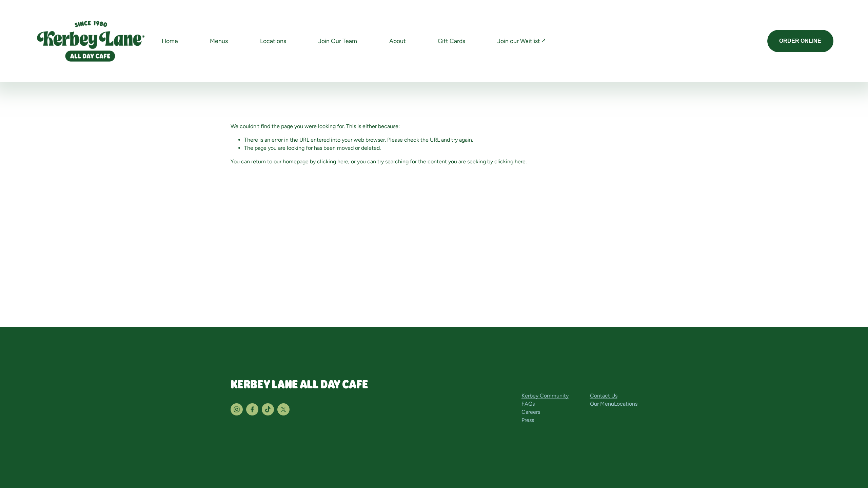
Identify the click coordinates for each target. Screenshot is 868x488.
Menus (219, 40)
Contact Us (603, 395)
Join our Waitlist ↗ (521, 40)
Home (170, 40)
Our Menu (602, 404)
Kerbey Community (545, 395)
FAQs (528, 404)
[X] (283, 409)
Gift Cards (451, 40)
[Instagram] (237, 409)
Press (527, 420)
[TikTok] (268, 409)
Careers (530, 412)
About (397, 40)
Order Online (800, 41)
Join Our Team (337, 40)
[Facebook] (252, 409)
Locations (273, 40)
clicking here (332, 161)
